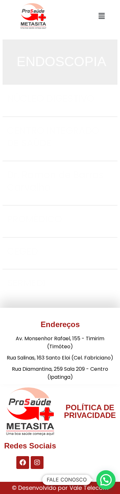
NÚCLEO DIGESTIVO (50, 98)
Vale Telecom (88, 488)
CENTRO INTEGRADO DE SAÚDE (53, 137)
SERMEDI (26, 283)
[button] (101, 16)
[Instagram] (37, 462)
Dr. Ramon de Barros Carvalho (55, 181)
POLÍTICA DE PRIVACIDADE (90, 411)
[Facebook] (22, 462)
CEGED (22, 251)
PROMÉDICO (34, 219)
